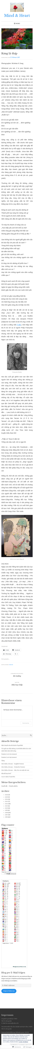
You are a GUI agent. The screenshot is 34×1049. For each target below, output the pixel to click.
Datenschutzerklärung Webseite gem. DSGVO (15, 1032)
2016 (6, 817)
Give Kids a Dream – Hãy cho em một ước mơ (15, 770)
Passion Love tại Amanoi (9, 757)
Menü (18, 23)
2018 (6, 812)
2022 (6, 804)
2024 (6, 799)
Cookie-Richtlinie (23, 1041)
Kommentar (25, 723)
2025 (6, 797)
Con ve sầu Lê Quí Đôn (8, 777)
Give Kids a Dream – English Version (12, 764)
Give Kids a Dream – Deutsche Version (13, 767)
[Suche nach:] (17, 735)
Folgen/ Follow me (9, 991)
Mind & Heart (17, 15)
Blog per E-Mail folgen (13, 972)
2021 (6, 806)
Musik (11, 664)
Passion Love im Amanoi (9, 754)
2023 (6, 801)
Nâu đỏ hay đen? (6, 773)
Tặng (3, 760)
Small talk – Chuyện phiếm (9, 786)
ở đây (19, 325)
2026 (6, 795)
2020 (6, 808)
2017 (6, 815)
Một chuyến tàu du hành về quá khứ (12, 745)
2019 (6, 810)
